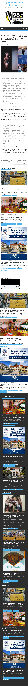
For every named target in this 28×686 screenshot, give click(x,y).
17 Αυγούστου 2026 (6, 260)
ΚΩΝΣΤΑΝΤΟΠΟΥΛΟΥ (17, 155)
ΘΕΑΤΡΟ (8, 155)
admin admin (13, 186)
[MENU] (27, 28)
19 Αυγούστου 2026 (6, 186)
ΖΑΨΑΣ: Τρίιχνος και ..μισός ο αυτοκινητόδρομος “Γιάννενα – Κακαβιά (7, 160)
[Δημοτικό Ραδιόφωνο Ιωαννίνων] (2, 28)
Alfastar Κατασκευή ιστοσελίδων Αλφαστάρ (17, 682)
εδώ (10, 278)
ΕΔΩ (14, 103)
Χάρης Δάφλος (14, 260)
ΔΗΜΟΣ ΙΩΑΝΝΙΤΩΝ (4, 223)
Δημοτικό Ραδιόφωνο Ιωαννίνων (14, 4)
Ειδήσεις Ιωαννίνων (12, 223)
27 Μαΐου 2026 (6, 540)
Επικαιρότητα (4, 155)
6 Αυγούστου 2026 (7, 513)
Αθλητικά (3, 195)
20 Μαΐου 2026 (6, 571)
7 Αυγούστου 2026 (7, 478)
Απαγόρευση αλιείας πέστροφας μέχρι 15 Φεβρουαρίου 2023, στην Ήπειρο (21, 161)
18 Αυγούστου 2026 (6, 214)
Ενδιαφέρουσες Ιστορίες (7, 528)
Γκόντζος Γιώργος (14, 44)
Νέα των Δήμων (14, 195)
